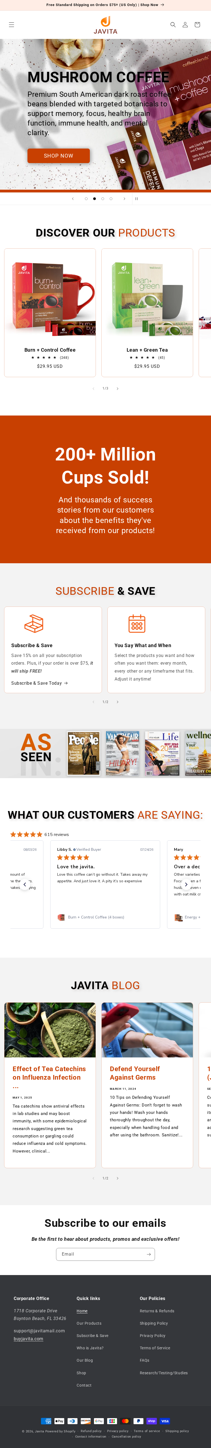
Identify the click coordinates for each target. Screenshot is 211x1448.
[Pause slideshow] (138, 199)
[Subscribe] (149, 1254)
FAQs (144, 1360)
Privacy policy (118, 1431)
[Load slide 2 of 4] (94, 199)
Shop (81, 1373)
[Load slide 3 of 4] (103, 199)
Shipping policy (177, 1431)
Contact (84, 1385)
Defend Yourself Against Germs (135, 1073)
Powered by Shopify (60, 1431)
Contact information (90, 1436)
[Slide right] (118, 389)
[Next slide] (124, 199)
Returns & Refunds (157, 1311)
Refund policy (91, 1431)
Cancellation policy (126, 1436)
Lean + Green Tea (147, 350)
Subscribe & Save (93, 1335)
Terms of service (147, 1431)
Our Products (89, 1323)
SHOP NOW (58, 156)
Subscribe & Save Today (36, 683)
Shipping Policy (154, 1323)
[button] (11, 25)
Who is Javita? (90, 1348)
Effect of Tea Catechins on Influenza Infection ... (49, 1077)
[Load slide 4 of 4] (111, 199)
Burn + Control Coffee (50, 350)
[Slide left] (93, 389)
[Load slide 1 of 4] (86, 199)
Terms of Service (155, 1348)
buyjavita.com (28, 1338)
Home (82, 1311)
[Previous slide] (73, 199)
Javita (39, 1431)
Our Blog (85, 1360)
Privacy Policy (153, 1335)
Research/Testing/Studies (164, 1373)
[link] (105, 917)
